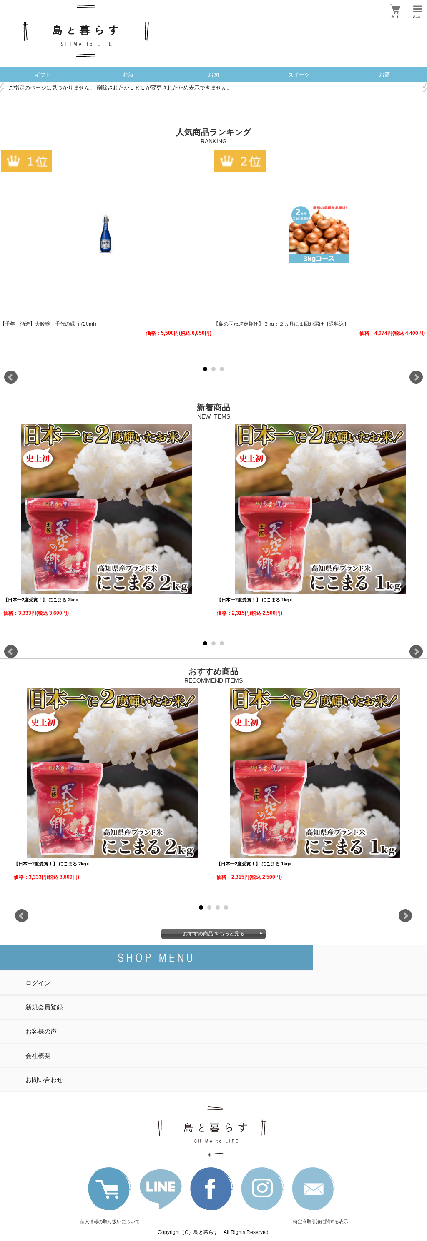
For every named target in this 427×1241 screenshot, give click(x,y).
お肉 (213, 74)
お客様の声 (41, 1031)
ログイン (37, 983)
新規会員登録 (44, 1007)
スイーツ (299, 74)
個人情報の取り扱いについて (110, 1221)
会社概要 (37, 1055)
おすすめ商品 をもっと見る (213, 934)
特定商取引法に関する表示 (320, 1221)
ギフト (43, 74)
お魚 (128, 74)
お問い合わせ (44, 1079)
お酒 (384, 74)
